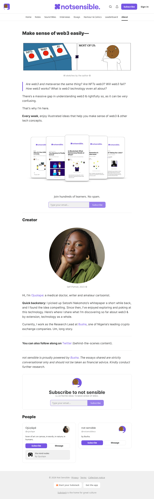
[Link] (18, 33)
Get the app (92, 485)
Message (59, 445)
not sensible (88, 427)
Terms (83, 477)
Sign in (145, 6)
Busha (82, 324)
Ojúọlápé (30, 427)
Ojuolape (37, 295)
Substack (62, 492)
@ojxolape (30, 431)
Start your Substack (69, 485)
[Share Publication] (117, 7)
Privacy (75, 477)
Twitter (67, 343)
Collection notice (96, 477)
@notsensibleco (88, 431)
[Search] (110, 7)
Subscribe (129, 6)
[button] (28, 17)
